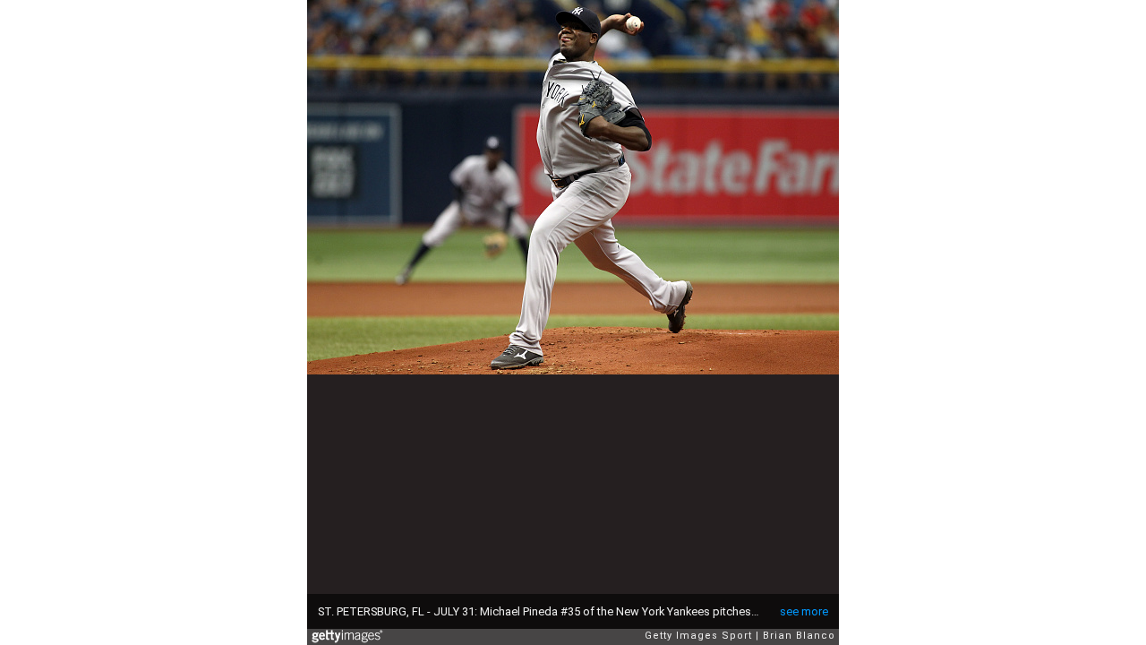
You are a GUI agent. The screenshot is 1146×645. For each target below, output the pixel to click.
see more (804, 611)
